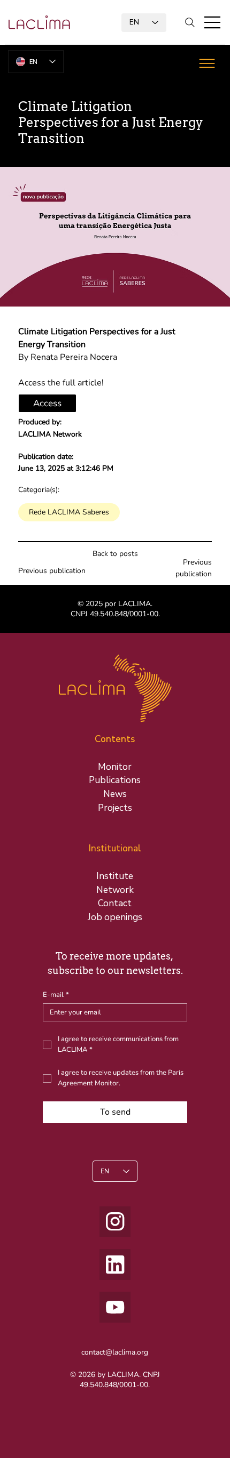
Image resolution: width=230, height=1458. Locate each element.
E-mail (56, 994)
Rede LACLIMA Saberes (69, 512)
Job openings (115, 917)
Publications (115, 780)
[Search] (190, 22)
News (115, 794)
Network (115, 890)
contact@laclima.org (114, 1352)
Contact (115, 903)
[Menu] (212, 22)
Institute (114, 876)
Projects (115, 808)
